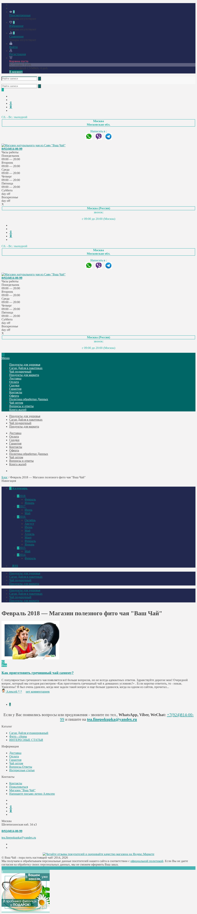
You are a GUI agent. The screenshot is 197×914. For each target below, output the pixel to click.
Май (27, 513)
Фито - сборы (18, 736)
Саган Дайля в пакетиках (26, 368)
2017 (22, 506)
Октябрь (30, 520)
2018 (22, 496)
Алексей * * (14, 691)
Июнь (28, 509)
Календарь (20, 488)
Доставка (15, 378)
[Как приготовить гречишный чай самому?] (30, 658)
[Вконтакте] (10, 96)
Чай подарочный (20, 371)
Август (29, 523)
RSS (15, 565)
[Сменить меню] (10, 8)
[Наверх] (3, 868)
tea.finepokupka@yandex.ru (112, 719)
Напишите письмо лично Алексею (32, 793)
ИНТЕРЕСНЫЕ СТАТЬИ (26, 739)
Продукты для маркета (24, 375)
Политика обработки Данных (28, 399)
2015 (22, 548)
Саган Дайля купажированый (28, 733)
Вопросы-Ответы (20, 766)
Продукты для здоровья (24, 364)
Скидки (14, 385)
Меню (6, 358)
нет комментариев (38, 691)
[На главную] (3, 354)
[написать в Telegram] (108, 138)
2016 (22, 516)
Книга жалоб (17, 409)
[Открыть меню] (10, 4)
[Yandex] (10, 103)
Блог (5, 477)
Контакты (15, 392)
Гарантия (15, 388)
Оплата (14, 382)
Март (28, 537)
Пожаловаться (18, 786)
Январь (29, 503)
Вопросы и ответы (21, 406)
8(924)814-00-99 (12, 148)
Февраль (30, 499)
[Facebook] (10, 99)
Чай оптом (16, 402)
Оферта (14, 395)
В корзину (16, 71)
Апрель (29, 534)
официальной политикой (146, 861)
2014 (22, 554)
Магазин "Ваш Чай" (22, 790)
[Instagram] (10, 110)
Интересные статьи (22, 770)
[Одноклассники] (10, 107)
